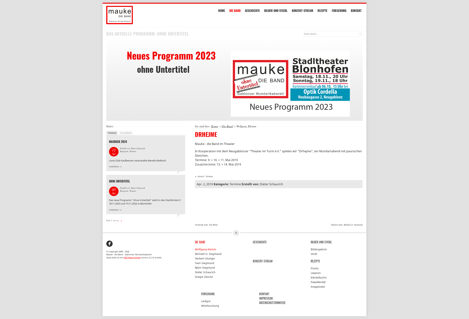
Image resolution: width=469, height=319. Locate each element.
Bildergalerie (319, 249)
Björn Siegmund (205, 267)
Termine (209, 176)
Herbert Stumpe (205, 258)
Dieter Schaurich (205, 272)
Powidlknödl (318, 282)
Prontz (315, 268)
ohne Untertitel (119, 181)
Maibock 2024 (118, 141)
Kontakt (356, 10)
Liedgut (206, 301)
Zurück (201, 176)
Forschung (339, 10)
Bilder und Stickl (275, 10)
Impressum (266, 298)
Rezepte (322, 10)
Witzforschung (210, 305)
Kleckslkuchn (319, 277)
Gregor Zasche (204, 277)
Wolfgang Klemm (205, 249)
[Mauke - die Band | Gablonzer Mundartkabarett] (145, 15)
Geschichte (252, 10)
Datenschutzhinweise (272, 302)
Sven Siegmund (204, 263)
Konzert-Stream (302, 10)
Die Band (235, 10)
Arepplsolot (318, 286)
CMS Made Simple (132, 257)
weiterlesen (114, 166)
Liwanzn (316, 273)
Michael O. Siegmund (353, 224)
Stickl (314, 254)
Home (221, 10)
